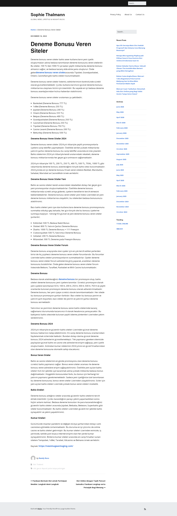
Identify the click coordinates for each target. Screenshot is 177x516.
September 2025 (122, 154)
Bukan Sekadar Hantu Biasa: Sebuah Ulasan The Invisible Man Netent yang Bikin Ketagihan (131, 68)
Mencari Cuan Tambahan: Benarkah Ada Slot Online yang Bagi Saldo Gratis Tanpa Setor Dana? (130, 91)
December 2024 (122, 201)
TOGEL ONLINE (122, 224)
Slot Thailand (38, 464)
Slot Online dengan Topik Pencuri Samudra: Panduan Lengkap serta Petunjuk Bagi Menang (90, 484)
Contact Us (140, 14)
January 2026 (121, 133)
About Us (128, 14)
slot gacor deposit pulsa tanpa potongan (49, 468)
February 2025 (121, 191)
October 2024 (121, 212)
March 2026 (120, 123)
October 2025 (121, 149)
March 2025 (120, 186)
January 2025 (121, 196)
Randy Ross (44, 458)
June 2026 (120, 107)
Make (40, 509)
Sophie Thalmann (48, 14)
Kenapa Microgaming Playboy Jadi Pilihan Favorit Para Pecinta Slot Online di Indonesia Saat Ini (130, 58)
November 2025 (122, 144)
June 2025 (120, 170)
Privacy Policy (115, 14)
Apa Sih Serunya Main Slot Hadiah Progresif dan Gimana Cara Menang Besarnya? (130, 48)
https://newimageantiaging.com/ (56, 446)
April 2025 (120, 180)
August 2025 (121, 159)
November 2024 (122, 207)
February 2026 (121, 128)
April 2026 (120, 117)
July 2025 (119, 165)
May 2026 (119, 112)
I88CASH (119, 229)
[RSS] (145, 509)
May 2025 (119, 175)
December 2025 (122, 138)
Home (33, 30)
